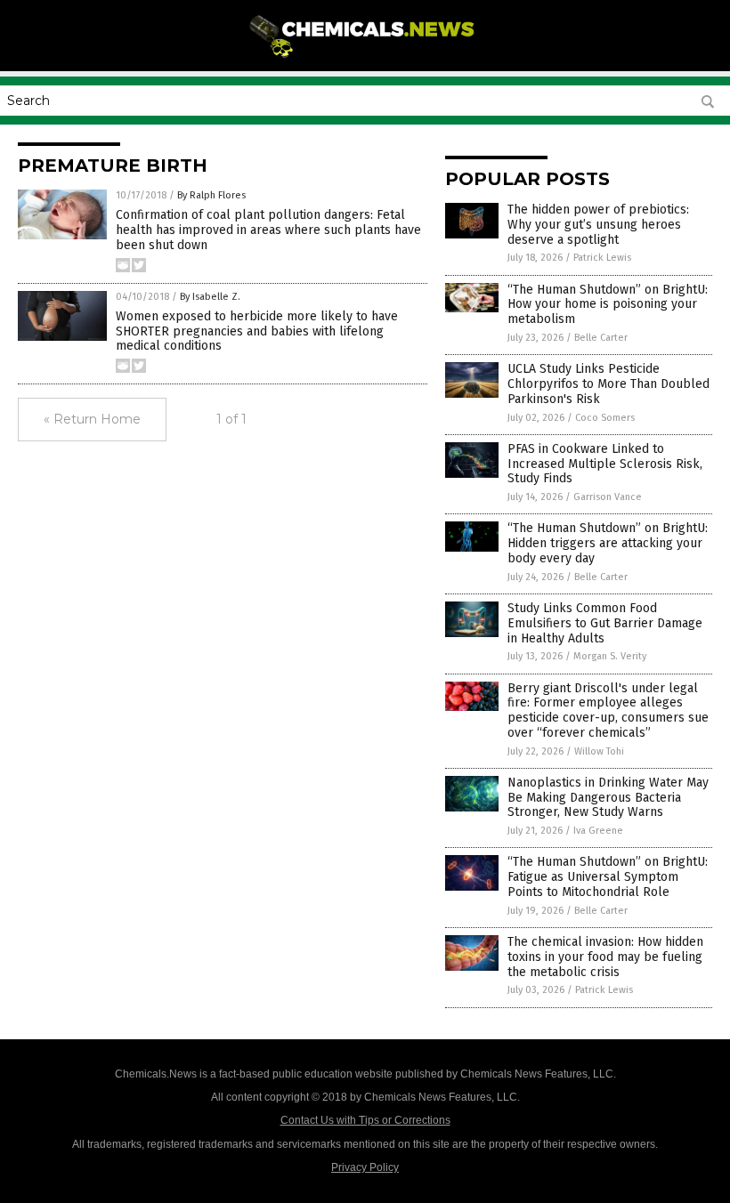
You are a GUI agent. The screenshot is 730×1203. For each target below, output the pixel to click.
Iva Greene (598, 830)
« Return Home (92, 419)
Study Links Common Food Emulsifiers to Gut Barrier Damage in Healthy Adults (604, 623)
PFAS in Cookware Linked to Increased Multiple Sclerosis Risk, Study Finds (604, 464)
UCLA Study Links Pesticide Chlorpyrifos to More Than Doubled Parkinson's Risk (608, 384)
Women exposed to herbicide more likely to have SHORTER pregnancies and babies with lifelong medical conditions (257, 331)
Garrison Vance (607, 497)
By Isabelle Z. (210, 297)
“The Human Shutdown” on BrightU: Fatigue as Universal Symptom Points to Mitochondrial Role (607, 877)
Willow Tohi (599, 751)
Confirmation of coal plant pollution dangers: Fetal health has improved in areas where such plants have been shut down (268, 230)
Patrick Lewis (602, 257)
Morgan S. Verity (609, 656)
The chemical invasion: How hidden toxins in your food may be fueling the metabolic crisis (605, 957)
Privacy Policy (365, 1167)
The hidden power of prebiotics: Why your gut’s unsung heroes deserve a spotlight (598, 224)
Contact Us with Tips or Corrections (365, 1120)
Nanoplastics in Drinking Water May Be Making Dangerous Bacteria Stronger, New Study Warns (608, 797)
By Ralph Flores (211, 195)
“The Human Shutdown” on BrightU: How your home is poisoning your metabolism (607, 304)
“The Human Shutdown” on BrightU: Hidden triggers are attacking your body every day (607, 543)
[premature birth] (365, 58)
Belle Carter (601, 337)
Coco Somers (605, 418)
